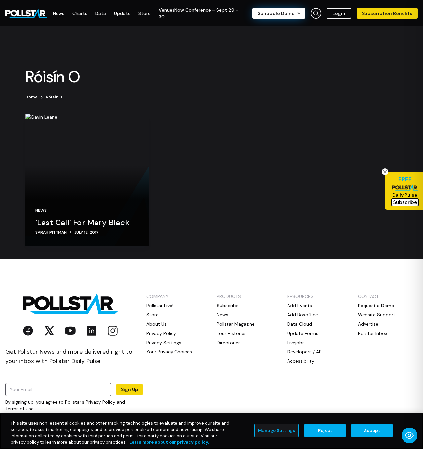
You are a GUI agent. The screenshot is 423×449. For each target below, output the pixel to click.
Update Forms (302, 333)
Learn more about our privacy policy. (169, 442)
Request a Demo (376, 305)
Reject (325, 430)
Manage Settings (276, 430)
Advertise (368, 324)
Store (152, 315)
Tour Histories (232, 333)
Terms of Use (19, 409)
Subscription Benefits (387, 13)
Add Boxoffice (302, 315)
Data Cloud (299, 324)
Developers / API (305, 352)
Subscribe (228, 305)
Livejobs (296, 343)
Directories (229, 343)
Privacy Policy (100, 402)
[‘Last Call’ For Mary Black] (87, 180)
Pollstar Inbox (372, 333)
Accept (372, 430)
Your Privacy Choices (169, 352)
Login (338, 13)
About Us (156, 324)
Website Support (376, 315)
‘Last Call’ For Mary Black (82, 222)
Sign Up (129, 389)
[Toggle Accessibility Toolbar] (409, 435)
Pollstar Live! (159, 305)
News (41, 210)
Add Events (299, 305)
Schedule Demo (276, 13)
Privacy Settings (163, 343)
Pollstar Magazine (236, 324)
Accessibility (300, 361)
